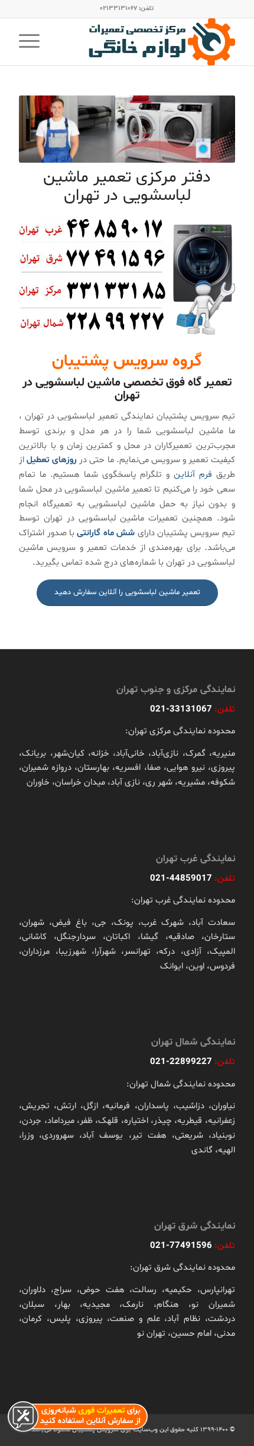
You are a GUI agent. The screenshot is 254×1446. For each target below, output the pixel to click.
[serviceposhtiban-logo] (148, 41)
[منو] (33, 41)
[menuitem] (33, 41)
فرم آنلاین (193, 475)
